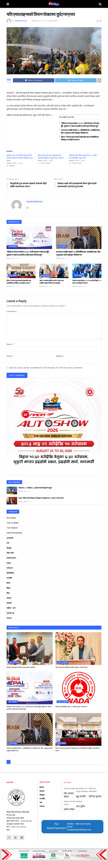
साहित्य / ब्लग (11, 608)
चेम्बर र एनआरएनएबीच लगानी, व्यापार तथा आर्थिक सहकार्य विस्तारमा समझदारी (52, 281)
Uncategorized (14, 533)
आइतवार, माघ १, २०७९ (38, 21)
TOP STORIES (13, 523)
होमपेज (42, 787)
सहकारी (9, 603)
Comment (12, 311)
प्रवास (9, 563)
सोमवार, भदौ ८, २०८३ (13, 258)
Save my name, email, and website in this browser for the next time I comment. (46, 367)
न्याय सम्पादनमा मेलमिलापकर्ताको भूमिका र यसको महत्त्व (71, 667)
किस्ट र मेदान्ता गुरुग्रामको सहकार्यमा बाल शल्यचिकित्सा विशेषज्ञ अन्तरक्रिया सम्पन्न (19, 281)
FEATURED (53, 21)
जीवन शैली (10, 553)
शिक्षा (8, 593)
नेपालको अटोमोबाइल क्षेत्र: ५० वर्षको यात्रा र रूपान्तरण (71, 707)
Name (10, 344)
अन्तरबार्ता (10, 538)
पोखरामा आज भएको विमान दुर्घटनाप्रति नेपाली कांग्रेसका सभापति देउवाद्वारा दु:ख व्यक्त (20, 158)
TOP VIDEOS (12, 528)
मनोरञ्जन (10, 568)
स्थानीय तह (10, 613)
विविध (8, 588)
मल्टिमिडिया (10, 573)
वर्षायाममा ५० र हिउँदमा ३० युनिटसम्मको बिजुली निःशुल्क (35, 488)
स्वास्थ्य (9, 618)
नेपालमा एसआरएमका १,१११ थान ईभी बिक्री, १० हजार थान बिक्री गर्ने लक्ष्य (86, 281)
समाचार (9, 598)
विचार (8, 583)
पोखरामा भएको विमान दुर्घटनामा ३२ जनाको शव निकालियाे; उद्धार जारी (83, 156)
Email (10, 356)
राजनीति (9, 578)
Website (59, 356)
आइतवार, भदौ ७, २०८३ (80, 286)
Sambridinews (21, 21)
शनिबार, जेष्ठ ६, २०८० (25, 491)
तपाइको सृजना (11, 558)
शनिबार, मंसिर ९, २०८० (26, 501)
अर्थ (8, 543)
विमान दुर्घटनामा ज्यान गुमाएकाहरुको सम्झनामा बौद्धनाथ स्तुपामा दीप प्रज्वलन (51, 156)
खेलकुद (9, 548)
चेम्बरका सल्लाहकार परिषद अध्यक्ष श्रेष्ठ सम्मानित (21, 667)
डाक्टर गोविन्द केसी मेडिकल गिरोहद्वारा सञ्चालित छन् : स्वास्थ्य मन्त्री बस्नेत (40, 498)
